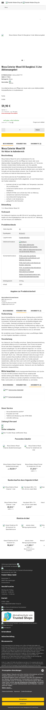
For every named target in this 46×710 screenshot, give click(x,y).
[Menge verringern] (3, 130)
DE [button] (12, 122)
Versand (15, 111)
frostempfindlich (24, 237)
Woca (11, 79)
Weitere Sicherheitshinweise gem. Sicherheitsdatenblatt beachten (30, 275)
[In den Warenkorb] (2, 12)
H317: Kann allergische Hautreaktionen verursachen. (28, 246)
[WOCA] (11, 82)
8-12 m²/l (22, 233)
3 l (20, 229)
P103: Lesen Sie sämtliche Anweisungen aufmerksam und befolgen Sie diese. (29, 258)
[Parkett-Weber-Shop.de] (22, 2)
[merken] (40, 18)
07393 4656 (28, 416)
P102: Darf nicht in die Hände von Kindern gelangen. (29, 264)
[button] (36, 2)
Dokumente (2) (35, 144)
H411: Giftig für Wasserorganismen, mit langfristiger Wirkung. (30, 251)
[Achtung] (22, 242)
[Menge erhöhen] (43, 130)
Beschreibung (8, 144)
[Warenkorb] (43, 2)
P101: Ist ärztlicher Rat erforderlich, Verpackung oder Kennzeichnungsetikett (30, 270)
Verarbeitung (21, 144)
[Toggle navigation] (2, 2)
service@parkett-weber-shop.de (11, 604)
